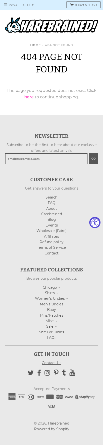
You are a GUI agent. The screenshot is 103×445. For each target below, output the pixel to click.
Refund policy (52, 242)
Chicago (50, 287)
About (51, 208)
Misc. (50, 321)
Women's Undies (50, 298)
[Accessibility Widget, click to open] (94, 222)
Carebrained (51, 214)
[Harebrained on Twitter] (31, 373)
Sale (50, 326)
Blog (52, 219)
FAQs (51, 337)
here (29, 97)
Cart (86, 5)
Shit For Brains (51, 332)
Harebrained (58, 423)
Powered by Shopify (51, 429)
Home (35, 45)
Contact (51, 253)
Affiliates (51, 236)
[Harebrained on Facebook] (39, 373)
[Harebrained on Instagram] (47, 373)
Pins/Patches (51, 315)
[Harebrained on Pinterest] (56, 373)
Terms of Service (51, 247)
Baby (51, 309)
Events (52, 225)
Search (52, 197)
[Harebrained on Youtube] (72, 373)
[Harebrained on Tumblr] (64, 373)
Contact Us (51, 363)
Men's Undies (51, 304)
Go (94, 158)
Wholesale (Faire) (51, 230)
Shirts (50, 293)
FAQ (52, 203)
